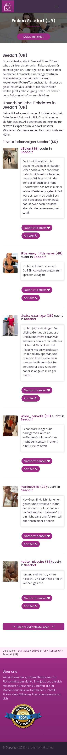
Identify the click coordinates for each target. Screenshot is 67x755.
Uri (45, 650)
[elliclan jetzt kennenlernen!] (10, 158)
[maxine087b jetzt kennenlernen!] (10, 496)
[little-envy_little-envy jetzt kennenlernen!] (10, 263)
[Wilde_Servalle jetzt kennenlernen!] (10, 425)
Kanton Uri (55, 650)
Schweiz (36, 650)
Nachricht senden (35, 228)
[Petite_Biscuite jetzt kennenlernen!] (10, 571)
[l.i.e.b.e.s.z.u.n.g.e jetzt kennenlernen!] (10, 325)
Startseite (23, 650)
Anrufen (29, 235)
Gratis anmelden (33, 36)
